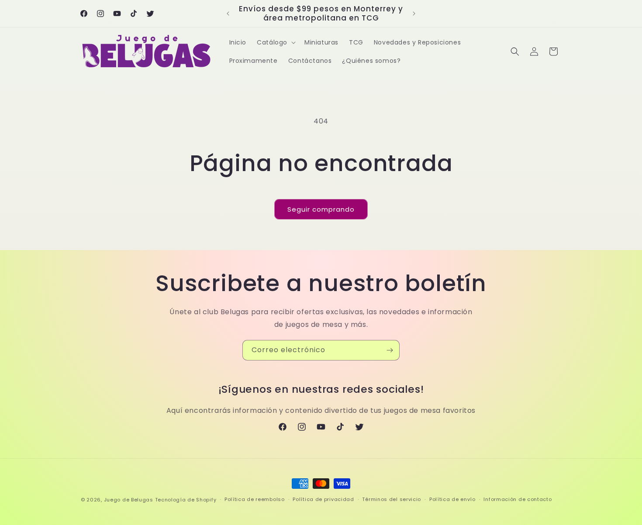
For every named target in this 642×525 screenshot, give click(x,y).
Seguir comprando (321, 209)
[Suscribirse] (389, 350)
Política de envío (452, 499)
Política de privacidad (323, 499)
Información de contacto (517, 499)
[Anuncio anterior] (228, 13)
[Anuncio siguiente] (414, 13)
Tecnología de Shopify (186, 499)
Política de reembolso (254, 499)
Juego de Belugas (128, 499)
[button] (275, 42)
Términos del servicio (391, 499)
